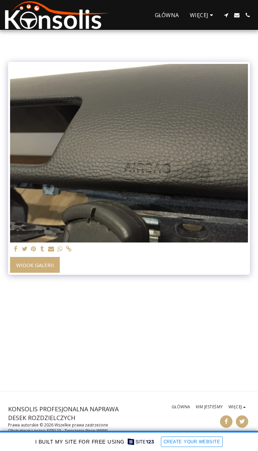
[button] (226, 15)
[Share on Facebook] (16, 249)
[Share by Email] (51, 249)
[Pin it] (33, 249)
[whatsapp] (60, 249)
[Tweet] (25, 249)
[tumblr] (42, 249)
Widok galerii (35, 265)
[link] (69, 249)
